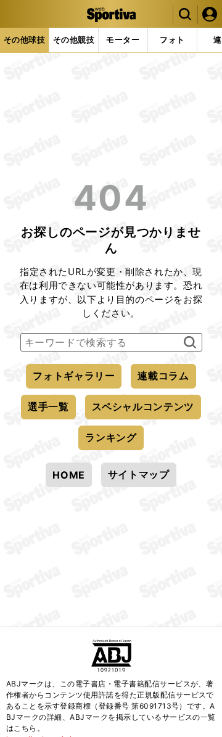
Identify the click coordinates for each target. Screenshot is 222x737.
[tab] (24, 40)
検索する (188, 342)
